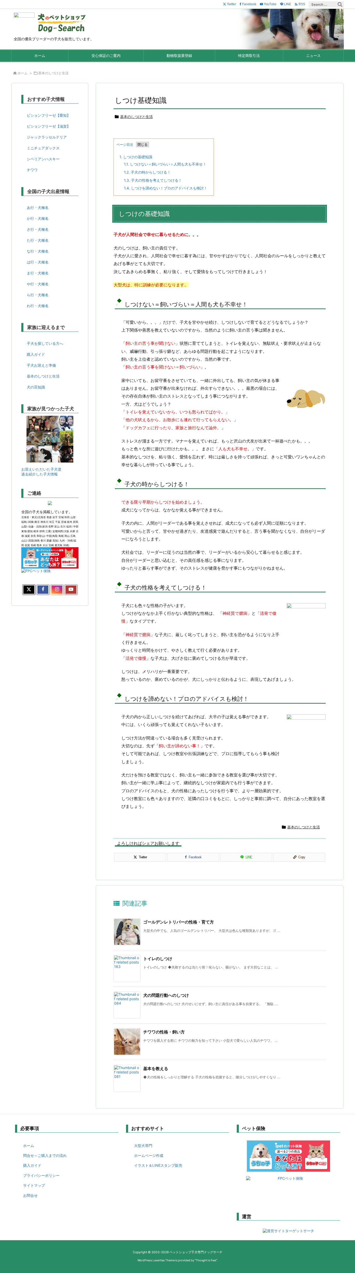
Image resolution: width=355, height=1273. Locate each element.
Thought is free (206, 1260)
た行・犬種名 (38, 240)
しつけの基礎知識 (136, 157)
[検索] (340, 4)
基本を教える (155, 1068)
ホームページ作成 (148, 1155)
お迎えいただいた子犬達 (41, 469)
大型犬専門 (143, 1145)
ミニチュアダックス (43, 148)
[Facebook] (43, 590)
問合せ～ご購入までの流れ (45, 1155)
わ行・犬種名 (38, 306)
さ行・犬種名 (38, 229)
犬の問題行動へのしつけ (166, 995)
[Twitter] (29, 590)
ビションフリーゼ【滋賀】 (48, 126)
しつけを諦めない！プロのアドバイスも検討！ (165, 188)
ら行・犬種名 (38, 295)
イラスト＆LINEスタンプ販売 (158, 1165)
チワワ (32, 170)
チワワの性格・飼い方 (164, 1031)
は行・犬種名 (38, 262)
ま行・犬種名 (38, 273)
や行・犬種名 (38, 284)
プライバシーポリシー (41, 1175)
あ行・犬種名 (38, 207)
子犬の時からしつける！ (147, 172)
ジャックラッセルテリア (47, 137)
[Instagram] (57, 590)
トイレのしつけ (157, 958)
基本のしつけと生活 (53, 73)
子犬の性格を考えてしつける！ (153, 180)
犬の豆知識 (36, 387)
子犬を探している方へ (45, 343)
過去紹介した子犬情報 (39, 474)
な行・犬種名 (38, 251)
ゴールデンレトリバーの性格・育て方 (178, 922)
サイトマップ (34, 1185)
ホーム (22, 73)
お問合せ (30, 1195)
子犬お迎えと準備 (41, 365)
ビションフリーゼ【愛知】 (48, 115)
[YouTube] (71, 590)
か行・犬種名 (38, 218)
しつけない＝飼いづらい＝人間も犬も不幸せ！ (165, 164)
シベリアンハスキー (43, 159)
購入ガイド (36, 354)
